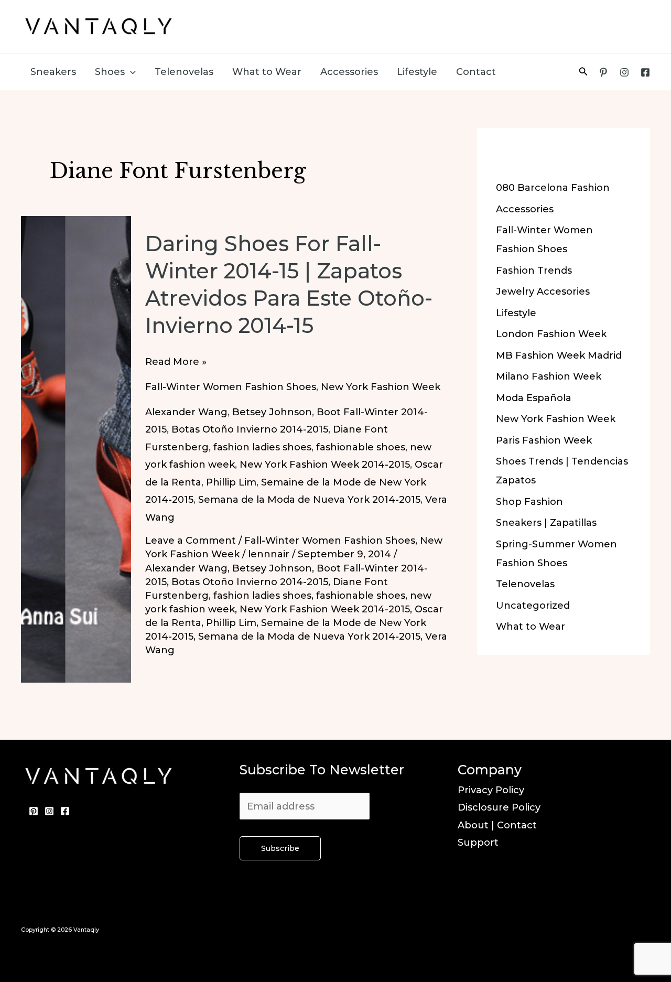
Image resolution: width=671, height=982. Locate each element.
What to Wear (266, 72)
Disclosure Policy (499, 807)
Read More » (176, 363)
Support (478, 842)
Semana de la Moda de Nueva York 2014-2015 (309, 499)
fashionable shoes (360, 447)
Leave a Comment (190, 540)
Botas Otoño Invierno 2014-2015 (249, 429)
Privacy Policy (491, 790)
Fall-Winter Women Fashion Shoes (230, 387)
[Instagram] (624, 72)
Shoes (110, 72)
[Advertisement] (454, 23)
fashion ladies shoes (262, 447)
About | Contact (497, 825)
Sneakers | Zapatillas (546, 522)
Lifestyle (417, 72)
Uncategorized (533, 605)
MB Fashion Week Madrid (559, 355)
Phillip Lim (231, 482)
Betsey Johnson (272, 412)
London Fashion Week (551, 334)
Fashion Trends (534, 270)
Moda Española (533, 398)
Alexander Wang (186, 412)
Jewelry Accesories (543, 291)
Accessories (349, 72)
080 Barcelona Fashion (553, 187)
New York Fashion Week (380, 387)
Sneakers (53, 72)
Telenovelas (184, 72)
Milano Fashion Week (548, 376)
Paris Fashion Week (544, 440)
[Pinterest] (603, 72)
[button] (130, 71)
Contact (476, 72)
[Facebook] (645, 72)
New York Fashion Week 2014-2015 (325, 464)
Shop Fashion (529, 502)
